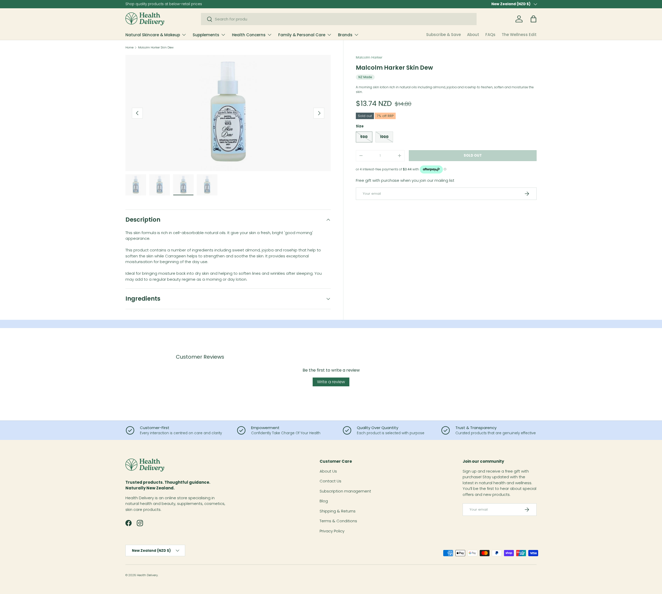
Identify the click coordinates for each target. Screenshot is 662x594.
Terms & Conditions (338, 521)
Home (129, 47)
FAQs (490, 34)
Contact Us (330, 481)
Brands (345, 35)
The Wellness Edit (519, 34)
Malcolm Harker (369, 57)
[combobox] (339, 19)
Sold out (473, 155)
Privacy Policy (332, 531)
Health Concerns (249, 35)
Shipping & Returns (338, 511)
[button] (533, 19)
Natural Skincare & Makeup (152, 35)
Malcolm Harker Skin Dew (156, 47)
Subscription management (345, 491)
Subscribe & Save (443, 34)
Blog (324, 501)
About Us (328, 471)
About (473, 34)
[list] (228, 113)
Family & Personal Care (301, 35)
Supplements (206, 35)
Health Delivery (147, 575)
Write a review (331, 382)
